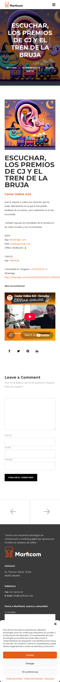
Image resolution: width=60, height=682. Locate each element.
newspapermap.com (20, 243)
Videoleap (14, 260)
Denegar (30, 663)
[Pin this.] (27, 351)
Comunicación (32, 67)
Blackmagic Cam (18, 239)
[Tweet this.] (18, 351)
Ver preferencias (30, 672)
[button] (55, 624)
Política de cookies (14, 678)
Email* (8, 447)
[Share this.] (9, 351)
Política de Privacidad (33, 678)
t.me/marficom (37, 269)
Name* (8, 435)
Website (9, 459)
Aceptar (30, 655)
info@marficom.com (23, 595)
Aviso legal (49, 678)
